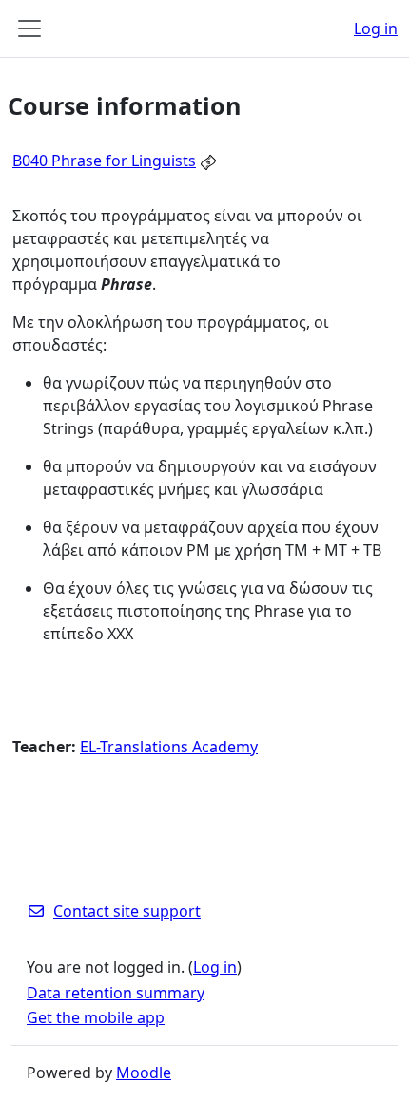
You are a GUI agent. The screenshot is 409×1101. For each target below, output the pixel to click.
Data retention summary (115, 992)
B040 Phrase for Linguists (104, 160)
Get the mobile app (96, 1017)
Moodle (143, 1072)
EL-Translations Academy (169, 746)
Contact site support (127, 911)
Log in (376, 28)
